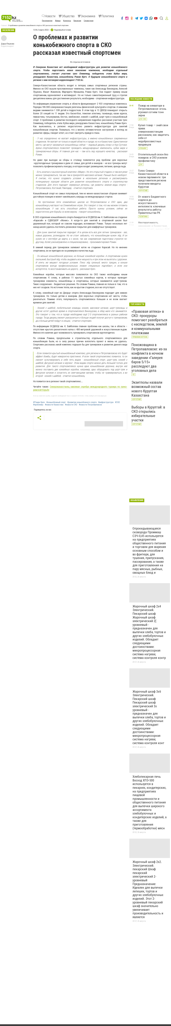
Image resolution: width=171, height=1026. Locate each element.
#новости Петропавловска (90, 405)
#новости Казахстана (54, 405)
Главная (4, 25)
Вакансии (77, 20)
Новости (50, 16)
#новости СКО (71, 405)
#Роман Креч (39, 402)
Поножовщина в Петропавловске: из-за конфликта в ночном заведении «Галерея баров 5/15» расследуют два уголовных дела (149, 358)
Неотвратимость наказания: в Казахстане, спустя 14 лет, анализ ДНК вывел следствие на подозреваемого (154, 229)
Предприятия (47, 20)
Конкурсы (67, 20)
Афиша (58, 20)
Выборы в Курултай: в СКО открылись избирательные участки (148, 413)
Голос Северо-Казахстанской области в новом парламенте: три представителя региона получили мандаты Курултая (153, 178)
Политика (108, 16)
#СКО (117, 402)
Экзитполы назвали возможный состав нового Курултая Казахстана (146, 389)
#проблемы (38, 405)
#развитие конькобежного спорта (82, 402)
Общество (68, 16)
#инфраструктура (105, 402)
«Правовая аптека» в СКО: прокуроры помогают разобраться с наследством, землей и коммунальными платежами (149, 322)
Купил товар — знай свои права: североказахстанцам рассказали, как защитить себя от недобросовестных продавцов (153, 135)
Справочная (88, 20)
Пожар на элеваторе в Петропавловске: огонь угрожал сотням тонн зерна (152, 110)
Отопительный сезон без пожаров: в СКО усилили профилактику (153, 157)
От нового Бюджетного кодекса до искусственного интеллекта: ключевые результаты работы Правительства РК (152, 204)
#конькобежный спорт (56, 402)
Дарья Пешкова (7, 44)
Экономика (88, 16)
